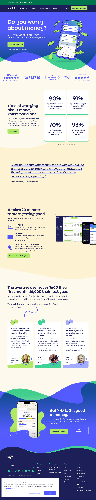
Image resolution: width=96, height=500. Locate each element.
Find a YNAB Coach (55, 472)
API (65, 473)
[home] (12, 8)
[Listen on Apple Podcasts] (29, 471)
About (38, 467)
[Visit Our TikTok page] (22, 471)
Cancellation (67, 476)
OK (50, 493)
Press (38, 473)
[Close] (86, 2)
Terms (78, 467)
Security (79, 470)
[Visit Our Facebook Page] (9, 471)
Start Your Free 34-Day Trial (18, 256)
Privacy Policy (81, 473)
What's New (67, 470)
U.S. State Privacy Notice (82, 478)
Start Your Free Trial (79, 8)
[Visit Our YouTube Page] (26, 471)
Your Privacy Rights (34, 493)
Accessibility (80, 487)
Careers (39, 470)
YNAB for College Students (54, 468)
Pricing (54, 8)
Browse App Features (79, 430)
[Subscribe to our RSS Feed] (33, 471)
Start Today (13, 131)
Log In (67, 8)
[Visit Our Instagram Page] (16, 471)
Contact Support (66, 481)
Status (66, 467)
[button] (24, 8)
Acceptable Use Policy (81, 483)
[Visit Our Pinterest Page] (19, 471)
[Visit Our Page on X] (12, 471)
